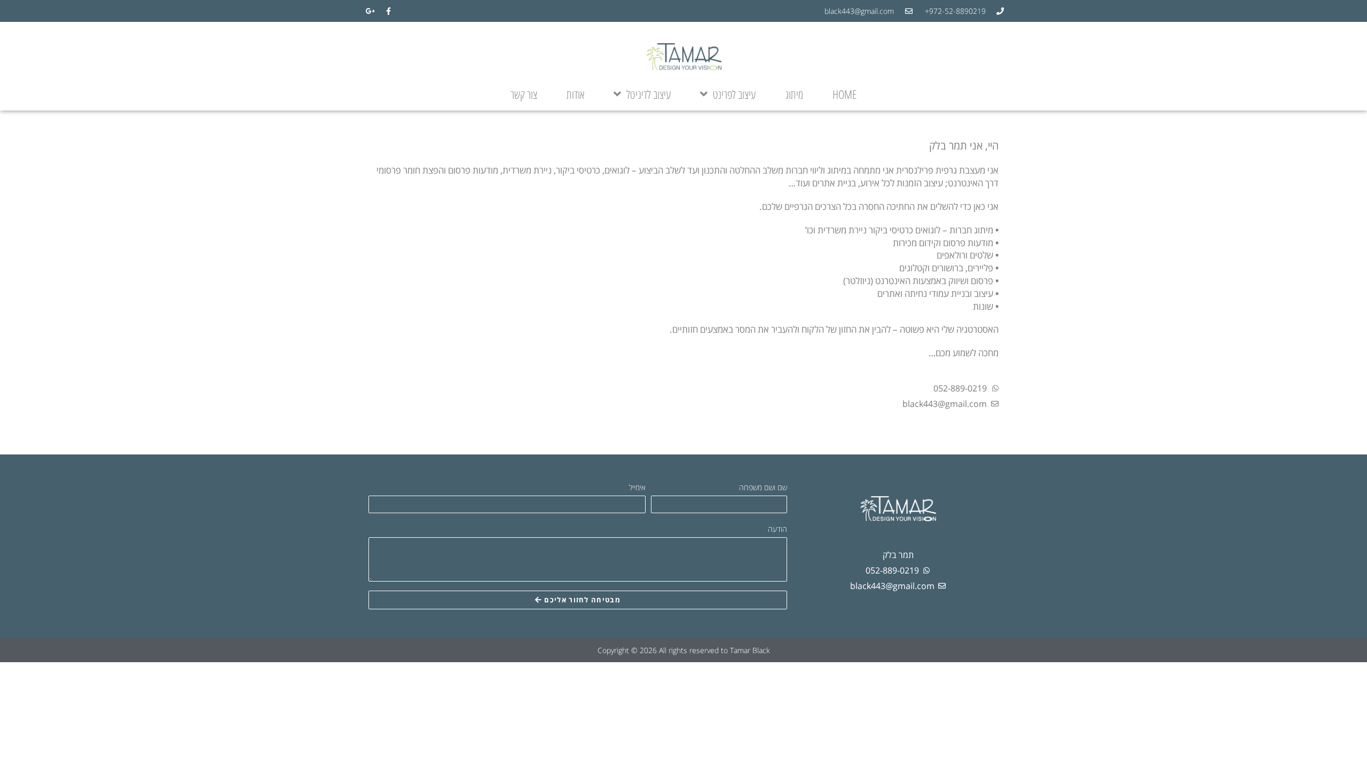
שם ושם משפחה (763, 487)
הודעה (777, 529)
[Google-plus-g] (370, 11)
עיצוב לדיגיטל (648, 94)
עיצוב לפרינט (734, 94)
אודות (575, 94)
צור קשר (523, 94)
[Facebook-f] (388, 11)
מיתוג (794, 94)
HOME (844, 94)
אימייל (637, 487)
